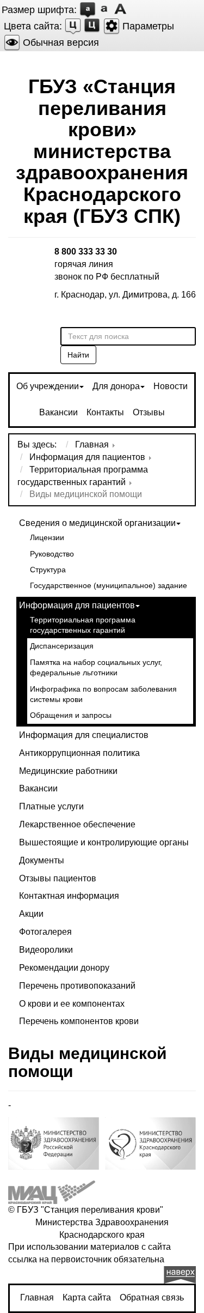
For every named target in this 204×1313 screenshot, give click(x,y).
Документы (41, 860)
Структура (48, 570)
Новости (170, 386)
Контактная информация (69, 895)
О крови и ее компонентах (72, 1003)
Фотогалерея (45, 931)
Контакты (105, 412)
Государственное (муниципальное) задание (108, 586)
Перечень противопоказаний (77, 985)
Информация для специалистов (84, 735)
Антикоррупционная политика (79, 753)
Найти (78, 354)
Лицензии (47, 538)
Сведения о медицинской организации (97, 523)
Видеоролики (46, 949)
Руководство (52, 554)
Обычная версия (59, 42)
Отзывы (149, 412)
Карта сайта (87, 1297)
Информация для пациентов (77, 605)
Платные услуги (51, 806)
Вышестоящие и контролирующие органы (104, 842)
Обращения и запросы (71, 715)
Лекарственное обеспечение (77, 824)
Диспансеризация (62, 646)
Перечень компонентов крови (79, 1021)
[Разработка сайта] (51, 1191)
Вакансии (58, 412)
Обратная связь (152, 1297)
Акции (31, 913)
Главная (37, 1297)
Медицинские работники (68, 771)
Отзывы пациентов (57, 878)
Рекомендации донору (64, 967)
